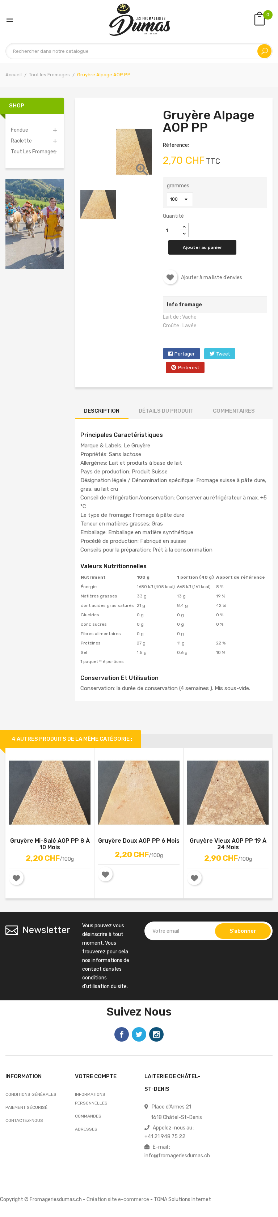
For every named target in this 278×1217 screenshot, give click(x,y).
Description (101, 411)
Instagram (156, 1034)
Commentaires (234, 411)
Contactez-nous (24, 1120)
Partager (184, 354)
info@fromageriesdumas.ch (177, 1156)
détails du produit (166, 411)
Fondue (19, 130)
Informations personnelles (91, 1099)
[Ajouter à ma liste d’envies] (170, 277)
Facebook (121, 1034)
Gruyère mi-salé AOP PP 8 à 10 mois (50, 844)
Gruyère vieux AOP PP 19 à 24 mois (228, 844)
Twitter (139, 1034)
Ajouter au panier (202, 247)
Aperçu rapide (58, 794)
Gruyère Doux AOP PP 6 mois (139, 841)
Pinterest (188, 367)
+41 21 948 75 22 (164, 1136)
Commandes (88, 1116)
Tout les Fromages (33, 152)
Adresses (86, 1129)
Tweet (223, 354)
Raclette (21, 141)
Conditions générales (30, 1094)
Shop (16, 105)
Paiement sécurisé (26, 1107)
